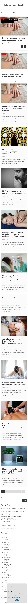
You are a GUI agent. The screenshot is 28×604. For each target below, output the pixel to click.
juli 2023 (5, 560)
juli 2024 (5, 551)
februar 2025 (7, 547)
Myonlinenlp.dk (14, 5)
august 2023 (6, 559)
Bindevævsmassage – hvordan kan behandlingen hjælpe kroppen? (14, 108)
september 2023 (7, 557)
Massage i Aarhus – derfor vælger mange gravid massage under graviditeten (13, 235)
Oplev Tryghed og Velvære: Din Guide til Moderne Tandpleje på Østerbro (12, 278)
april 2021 (6, 582)
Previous (22, 46)
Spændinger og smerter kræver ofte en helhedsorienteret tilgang (12, 341)
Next (25, 46)
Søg (2, 497)
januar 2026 (6, 542)
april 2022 (6, 570)
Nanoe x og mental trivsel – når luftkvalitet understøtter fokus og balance (13, 471)
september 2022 (7, 564)
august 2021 (6, 577)
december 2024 (7, 549)
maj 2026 (6, 541)
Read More (8, 46)
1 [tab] (12, 81)
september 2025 (7, 544)
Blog (4, 19)
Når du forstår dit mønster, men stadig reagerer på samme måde (12, 40)
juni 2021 (6, 580)
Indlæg (5, 591)
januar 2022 (6, 574)
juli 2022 (5, 567)
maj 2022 (6, 569)
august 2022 (6, 565)
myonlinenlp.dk (8, 21)
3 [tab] (15, 81)
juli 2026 (5, 537)
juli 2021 (5, 579)
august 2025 (6, 546)
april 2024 (6, 556)
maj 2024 (6, 554)
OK (17, 600)
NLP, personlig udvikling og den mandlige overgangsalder (14, 514)
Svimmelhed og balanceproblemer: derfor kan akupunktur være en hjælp (13, 426)
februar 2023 (7, 562)
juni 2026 (6, 539)
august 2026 (6, 536)
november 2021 (7, 575)
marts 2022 (6, 572)
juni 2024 (6, 552)
